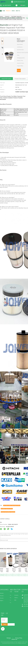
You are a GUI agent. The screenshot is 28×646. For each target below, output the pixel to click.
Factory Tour (3, 18)
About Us (18, 10)
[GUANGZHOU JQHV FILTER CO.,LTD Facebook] (16, 5)
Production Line (17, 595)
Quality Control (11, 18)
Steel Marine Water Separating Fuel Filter (12, 505)
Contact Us (19, 18)
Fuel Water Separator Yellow (6, 508)
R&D (15, 600)
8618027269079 (10, 526)
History (11, 597)
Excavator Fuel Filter (4, 595)
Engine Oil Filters (3, 600)
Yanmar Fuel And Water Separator (8, 511)
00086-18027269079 (13, 524)
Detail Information (6, 78)
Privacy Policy (18, 637)
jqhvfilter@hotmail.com (19, 1)
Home (3, 10)
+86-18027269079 (7, 5)
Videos (13, 10)
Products (8, 10)
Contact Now (19, 71)
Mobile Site (14, 639)
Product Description (20, 78)
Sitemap (9, 637)
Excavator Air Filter (4, 593)
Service (11, 600)
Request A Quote (4, 25)
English (23, 5)
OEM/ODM (16, 597)
